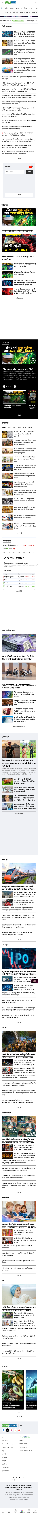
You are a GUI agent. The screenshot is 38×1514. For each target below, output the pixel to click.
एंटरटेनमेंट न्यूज (6, 1112)
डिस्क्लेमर (29, 1485)
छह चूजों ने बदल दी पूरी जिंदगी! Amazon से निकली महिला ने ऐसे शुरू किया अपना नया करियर (24, 781)
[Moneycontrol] (10, 2)
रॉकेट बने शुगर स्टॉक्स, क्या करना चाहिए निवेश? (17, 231)
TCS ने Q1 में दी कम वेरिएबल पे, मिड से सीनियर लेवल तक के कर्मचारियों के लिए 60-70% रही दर (24, 719)
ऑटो (21, 12)
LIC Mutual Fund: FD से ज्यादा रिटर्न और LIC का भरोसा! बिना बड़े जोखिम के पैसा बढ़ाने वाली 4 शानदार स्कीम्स (25, 467)
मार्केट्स (4, 1461)
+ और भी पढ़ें (19, 533)
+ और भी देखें (19, 591)
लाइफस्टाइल (27, 12)
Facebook (3, 1430)
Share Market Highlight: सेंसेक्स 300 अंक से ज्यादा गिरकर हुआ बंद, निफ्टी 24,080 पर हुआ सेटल (17, 134)
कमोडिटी (22, 1440)
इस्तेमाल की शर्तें (18, 1487)
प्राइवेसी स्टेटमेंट (9, 1487)
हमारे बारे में (9, 1485)
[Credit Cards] (34, 981)
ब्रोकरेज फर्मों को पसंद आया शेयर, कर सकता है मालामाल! (24, 273)
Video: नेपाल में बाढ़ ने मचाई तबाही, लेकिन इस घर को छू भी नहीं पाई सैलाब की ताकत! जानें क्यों (24, 789)
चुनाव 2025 (5, 1471)
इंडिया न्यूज (5, 860)
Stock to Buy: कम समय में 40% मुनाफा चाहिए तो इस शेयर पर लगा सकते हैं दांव (19, 78)
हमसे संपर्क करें (16, 1485)
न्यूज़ (3, 1450)
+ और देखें (19, 195)
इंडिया (25, 8)
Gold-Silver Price (6, 12)
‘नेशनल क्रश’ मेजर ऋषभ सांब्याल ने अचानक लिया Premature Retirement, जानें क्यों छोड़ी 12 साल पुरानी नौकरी (19, 763)
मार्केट (6, 8)
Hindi (21, 1425)
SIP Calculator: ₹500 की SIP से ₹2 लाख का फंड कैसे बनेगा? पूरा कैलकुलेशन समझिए (25, 516)
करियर (25, 1487)
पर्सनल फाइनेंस (23, 1447)
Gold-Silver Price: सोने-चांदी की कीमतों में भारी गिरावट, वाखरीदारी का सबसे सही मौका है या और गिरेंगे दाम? (16, 146)
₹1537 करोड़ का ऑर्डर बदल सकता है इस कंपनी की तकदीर (25, 265)
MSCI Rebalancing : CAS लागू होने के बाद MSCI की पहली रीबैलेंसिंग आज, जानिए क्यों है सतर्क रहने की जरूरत (18, 84)
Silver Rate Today (7, 1447)
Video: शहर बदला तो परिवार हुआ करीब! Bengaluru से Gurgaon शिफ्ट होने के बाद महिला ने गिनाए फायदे (25, 806)
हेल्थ (3, 1280)
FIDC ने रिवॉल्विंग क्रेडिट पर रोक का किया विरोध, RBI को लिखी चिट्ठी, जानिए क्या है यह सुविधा (18, 115)
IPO (30, 8)
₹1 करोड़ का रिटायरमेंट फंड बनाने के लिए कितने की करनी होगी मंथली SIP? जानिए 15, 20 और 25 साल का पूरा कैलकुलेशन (25, 451)
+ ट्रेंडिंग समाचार (19, 813)
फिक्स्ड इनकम (23, 1444)
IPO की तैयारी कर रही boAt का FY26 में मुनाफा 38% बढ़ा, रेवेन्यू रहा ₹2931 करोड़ (24, 711)
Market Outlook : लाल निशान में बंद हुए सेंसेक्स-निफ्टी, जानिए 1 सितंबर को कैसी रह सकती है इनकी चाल (25, 291)
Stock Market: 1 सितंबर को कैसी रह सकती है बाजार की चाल (18, 258)
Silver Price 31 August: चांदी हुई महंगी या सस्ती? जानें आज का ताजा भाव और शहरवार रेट (24, 500)
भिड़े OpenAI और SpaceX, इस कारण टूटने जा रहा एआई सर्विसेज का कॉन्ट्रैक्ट (24, 694)
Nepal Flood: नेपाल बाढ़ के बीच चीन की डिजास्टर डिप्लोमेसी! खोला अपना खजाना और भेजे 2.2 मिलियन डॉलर (18, 153)
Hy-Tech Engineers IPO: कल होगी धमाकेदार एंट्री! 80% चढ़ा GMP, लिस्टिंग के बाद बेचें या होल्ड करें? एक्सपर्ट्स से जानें (25, 283)
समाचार (12, 8)
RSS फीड (19, 1490)
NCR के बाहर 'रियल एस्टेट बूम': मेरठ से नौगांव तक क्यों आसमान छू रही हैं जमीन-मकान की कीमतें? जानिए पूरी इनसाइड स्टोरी (25, 61)
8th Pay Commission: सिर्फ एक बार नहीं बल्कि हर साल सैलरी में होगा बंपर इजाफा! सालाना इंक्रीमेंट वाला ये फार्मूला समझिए (25, 492)
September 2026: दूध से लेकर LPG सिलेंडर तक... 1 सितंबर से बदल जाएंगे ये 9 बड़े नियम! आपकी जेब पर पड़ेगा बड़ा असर (24, 484)
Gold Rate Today (7, 1444)
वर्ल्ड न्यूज (4, 1027)
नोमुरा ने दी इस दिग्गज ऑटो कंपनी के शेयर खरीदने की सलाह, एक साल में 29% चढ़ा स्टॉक (24, 52)
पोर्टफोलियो (5, 1457)
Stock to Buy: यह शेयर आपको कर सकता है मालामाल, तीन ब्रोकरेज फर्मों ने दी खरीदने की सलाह (17, 128)
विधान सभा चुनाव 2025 (26, 1450)
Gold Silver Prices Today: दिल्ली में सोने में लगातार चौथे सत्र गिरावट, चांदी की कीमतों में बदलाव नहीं (24, 43)
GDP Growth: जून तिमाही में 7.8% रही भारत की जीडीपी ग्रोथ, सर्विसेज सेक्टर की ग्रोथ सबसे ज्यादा (24, 70)
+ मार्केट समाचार (19, 298)
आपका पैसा (19, 8)
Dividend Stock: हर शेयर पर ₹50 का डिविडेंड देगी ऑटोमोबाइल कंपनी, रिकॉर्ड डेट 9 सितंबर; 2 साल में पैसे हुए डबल (19, 90)
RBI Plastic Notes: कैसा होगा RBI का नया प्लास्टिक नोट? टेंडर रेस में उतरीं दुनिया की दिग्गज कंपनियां (24, 476)
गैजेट (17, 12)
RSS (15, 1430)
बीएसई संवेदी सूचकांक (9, 545)
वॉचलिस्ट (4, 1464)
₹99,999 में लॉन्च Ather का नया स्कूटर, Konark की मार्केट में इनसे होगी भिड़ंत (19, 686)
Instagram (11, 1430)
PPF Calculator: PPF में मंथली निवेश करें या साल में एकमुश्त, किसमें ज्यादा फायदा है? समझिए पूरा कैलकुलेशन (25, 526)
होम (2, 8)
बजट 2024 (5, 1440)
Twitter (7, 1430)
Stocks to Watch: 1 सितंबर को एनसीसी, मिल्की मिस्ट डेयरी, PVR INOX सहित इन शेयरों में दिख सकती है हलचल (25, 34)
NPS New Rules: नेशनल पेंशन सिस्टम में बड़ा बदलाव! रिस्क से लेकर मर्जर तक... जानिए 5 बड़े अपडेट (24, 459)
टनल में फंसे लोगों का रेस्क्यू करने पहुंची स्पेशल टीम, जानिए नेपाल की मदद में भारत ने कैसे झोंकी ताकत (19, 103)
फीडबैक (23, 1485)
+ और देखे (19, 159)
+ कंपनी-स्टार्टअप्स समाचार (19, 726)
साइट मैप (30, 1487)
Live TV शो (5, 1467)
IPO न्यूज (4, 945)
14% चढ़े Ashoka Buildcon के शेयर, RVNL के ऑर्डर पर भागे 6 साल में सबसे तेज (19, 121)
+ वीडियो (19, 415)
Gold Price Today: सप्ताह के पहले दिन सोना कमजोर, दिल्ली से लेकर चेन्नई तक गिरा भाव (24, 508)
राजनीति (4, 1454)
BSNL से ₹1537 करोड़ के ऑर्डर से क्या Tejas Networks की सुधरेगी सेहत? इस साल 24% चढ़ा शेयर (18, 109)
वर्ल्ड (14, 12)
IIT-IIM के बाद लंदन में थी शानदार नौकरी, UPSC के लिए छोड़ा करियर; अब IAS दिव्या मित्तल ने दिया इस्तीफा (24, 798)
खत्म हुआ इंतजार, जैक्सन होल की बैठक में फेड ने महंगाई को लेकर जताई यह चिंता (25, 703)
